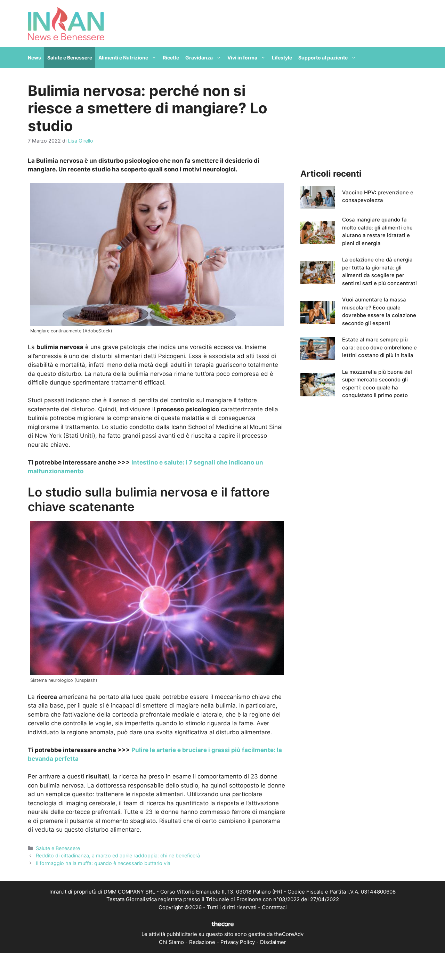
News (34, 57)
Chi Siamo (171, 942)
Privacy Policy (237, 942)
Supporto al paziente (323, 57)
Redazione (202, 942)
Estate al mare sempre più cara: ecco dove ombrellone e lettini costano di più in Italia (379, 347)
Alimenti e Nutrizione (123, 57)
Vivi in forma (242, 57)
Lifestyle (282, 57)
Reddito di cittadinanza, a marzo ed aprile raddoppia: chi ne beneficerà (118, 855)
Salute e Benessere (69, 57)
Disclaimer (273, 942)
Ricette (171, 57)
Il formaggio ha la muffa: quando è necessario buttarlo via (103, 863)
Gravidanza (199, 57)
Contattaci (274, 907)
